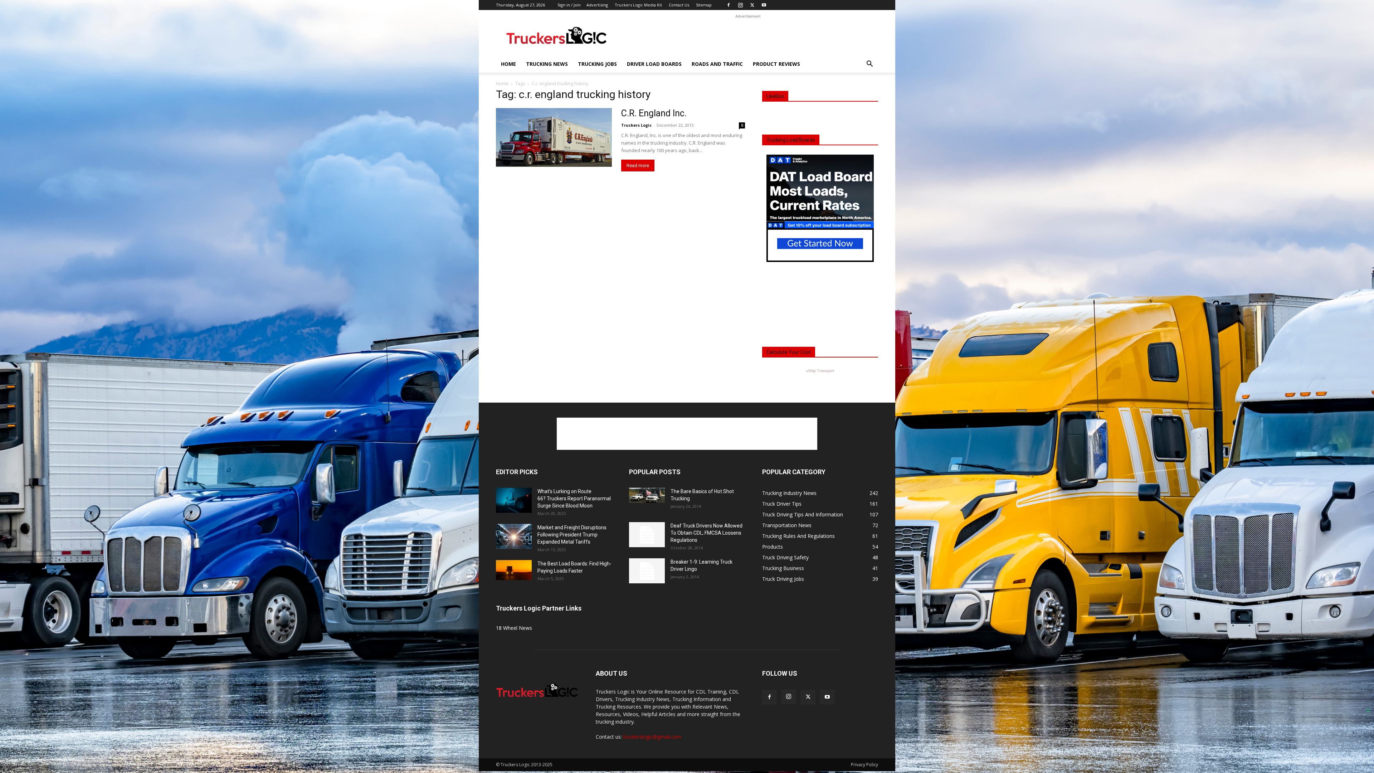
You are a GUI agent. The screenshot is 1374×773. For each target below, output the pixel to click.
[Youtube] (764, 5)
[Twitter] (752, 5)
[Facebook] (728, 5)
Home (508, 63)
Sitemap (704, 5)
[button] (869, 64)
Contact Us (679, 5)
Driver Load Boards (654, 63)
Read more (638, 165)
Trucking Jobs (597, 63)
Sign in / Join (569, 5)
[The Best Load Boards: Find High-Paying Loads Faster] (514, 570)
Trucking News (547, 63)
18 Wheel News (514, 627)
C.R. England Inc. (654, 113)
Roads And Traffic (717, 63)
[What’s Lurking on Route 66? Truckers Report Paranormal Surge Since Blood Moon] (514, 500)
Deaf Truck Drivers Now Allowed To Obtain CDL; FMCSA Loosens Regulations (706, 533)
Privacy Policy (864, 765)
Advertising (597, 5)
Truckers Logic (636, 125)
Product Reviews (776, 63)
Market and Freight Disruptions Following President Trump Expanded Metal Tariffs (571, 535)
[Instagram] (740, 5)
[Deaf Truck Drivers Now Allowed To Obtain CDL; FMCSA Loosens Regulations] (647, 534)
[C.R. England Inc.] (554, 137)
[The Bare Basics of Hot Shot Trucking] (647, 495)
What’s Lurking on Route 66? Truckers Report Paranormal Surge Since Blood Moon (574, 498)
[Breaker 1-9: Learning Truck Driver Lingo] (647, 570)
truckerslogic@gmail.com (652, 736)
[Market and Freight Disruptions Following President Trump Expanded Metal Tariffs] (514, 536)
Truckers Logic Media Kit (638, 5)
